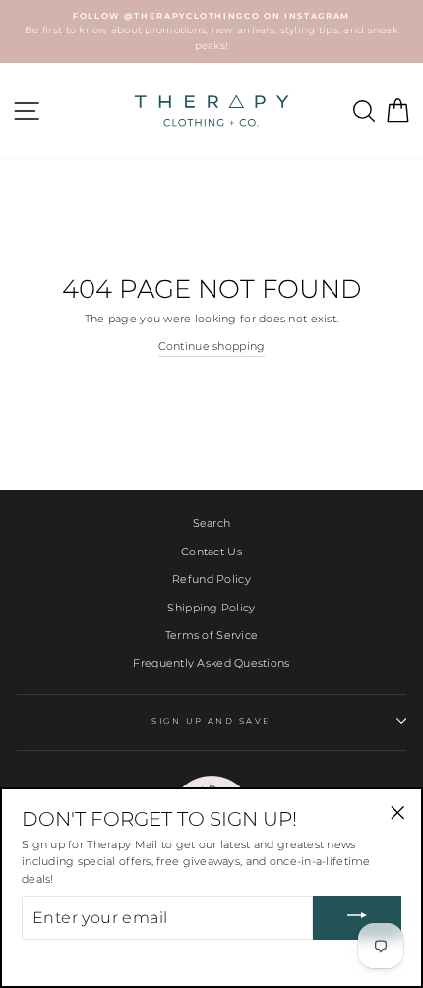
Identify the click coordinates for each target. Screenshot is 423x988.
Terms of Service (211, 635)
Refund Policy (211, 579)
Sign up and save (211, 721)
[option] (211, 31)
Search (212, 523)
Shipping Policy (211, 607)
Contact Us (211, 551)
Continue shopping (212, 346)
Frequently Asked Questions (211, 662)
